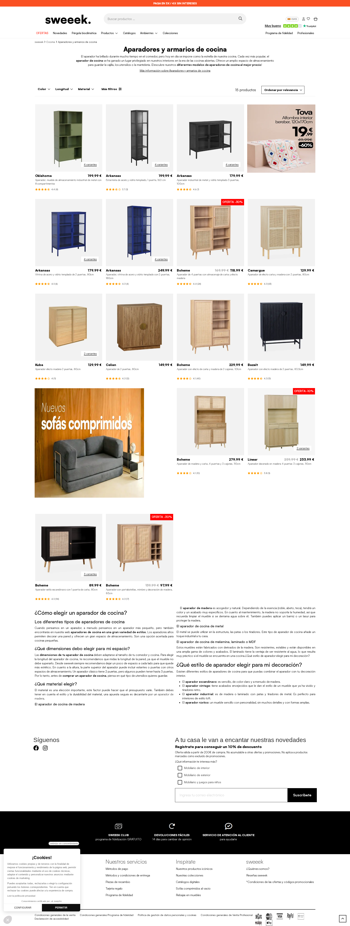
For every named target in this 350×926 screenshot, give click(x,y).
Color (42, 89)
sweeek (39, 41)
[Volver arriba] (342, 918)
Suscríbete (302, 795)
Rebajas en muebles (188, 895)
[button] (7, 919)
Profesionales (305, 33)
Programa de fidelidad (279, 33)
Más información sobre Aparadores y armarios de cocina (175, 70)
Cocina (50, 41)
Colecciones (170, 33)
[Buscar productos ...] (240, 18)
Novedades (60, 33)
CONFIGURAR (22, 907)
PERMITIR (61, 907)
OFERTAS (42, 33)
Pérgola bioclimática (84, 33)
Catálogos (129, 33)
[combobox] (282, 90)
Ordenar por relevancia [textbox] (281, 90)
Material (84, 89)
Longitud (62, 89)
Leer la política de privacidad (21, 896)
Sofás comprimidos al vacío (193, 888)
